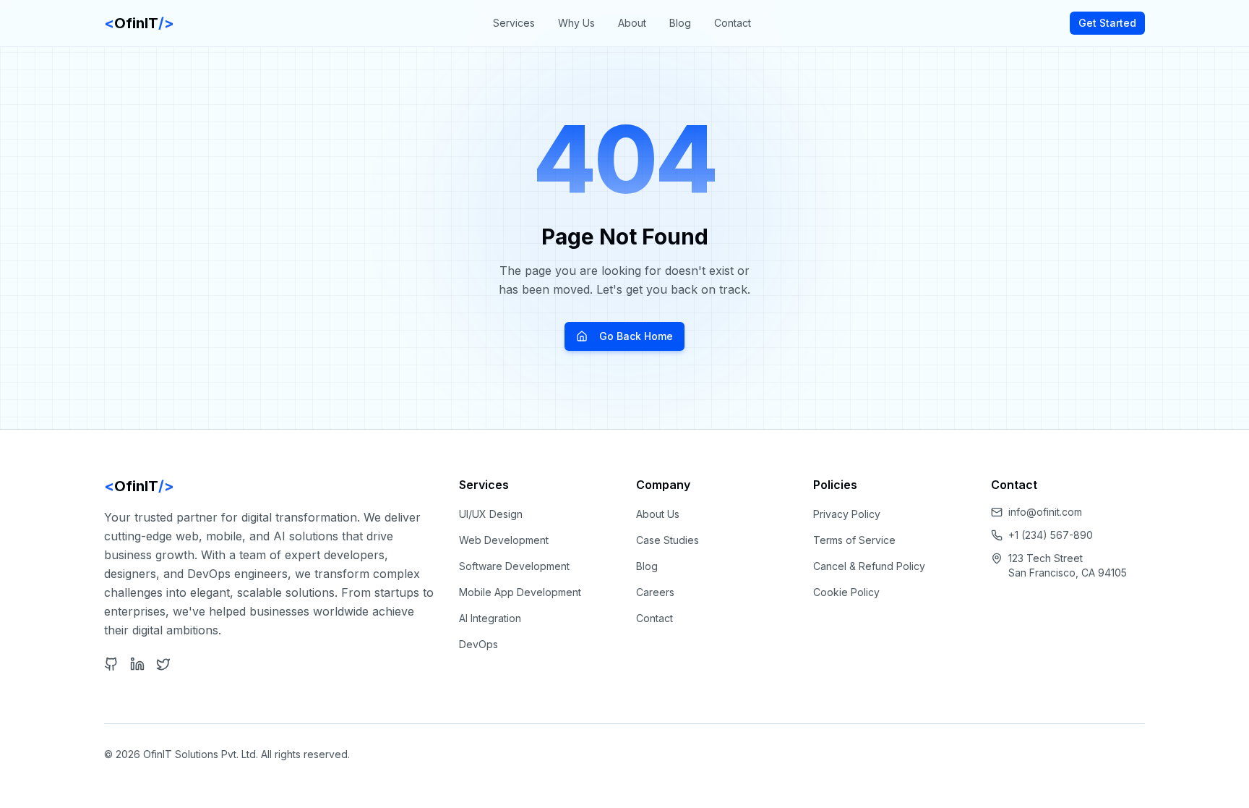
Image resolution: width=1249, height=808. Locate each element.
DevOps (478, 644)
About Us (657, 514)
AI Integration (490, 618)
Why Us (576, 23)
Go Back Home (636, 336)
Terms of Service (854, 540)
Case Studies (667, 540)
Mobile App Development (520, 592)
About (632, 23)
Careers (655, 592)
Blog (680, 23)
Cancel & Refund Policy (869, 566)
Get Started (1107, 23)
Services (514, 23)
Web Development (504, 540)
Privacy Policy (846, 514)
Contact (732, 23)
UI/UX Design (491, 514)
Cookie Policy (846, 592)
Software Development (514, 566)
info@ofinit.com (1045, 512)
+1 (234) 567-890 (1050, 535)
